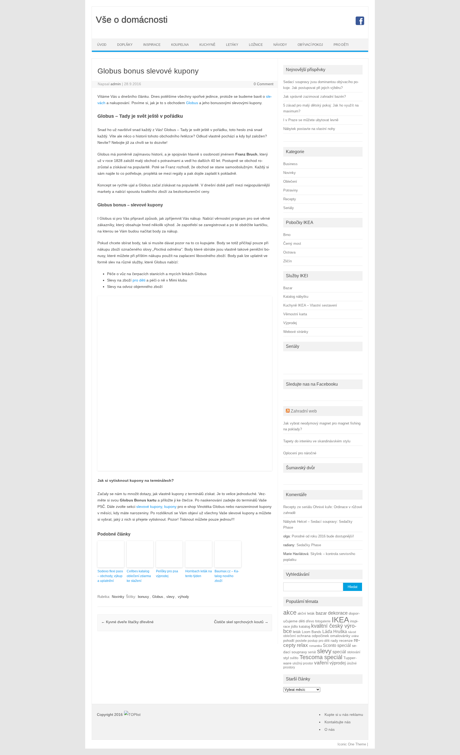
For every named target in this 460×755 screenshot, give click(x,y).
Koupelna (180, 45)
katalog (304, 627)
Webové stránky (295, 332)
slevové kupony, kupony (156, 506)
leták (297, 632)
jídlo (294, 627)
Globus (192, 103)
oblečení (289, 636)
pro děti (139, 280)
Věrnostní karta (295, 314)
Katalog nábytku (295, 297)
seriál (312, 652)
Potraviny (290, 190)
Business (290, 164)
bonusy (143, 597)
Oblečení (290, 181)
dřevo (310, 621)
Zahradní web (304, 411)
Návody (280, 45)
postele (301, 641)
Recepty (289, 199)
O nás (330, 729)
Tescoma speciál (320, 657)
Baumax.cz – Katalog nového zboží (227, 576)
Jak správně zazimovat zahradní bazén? (314, 97)
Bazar (287, 288)
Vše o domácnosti (132, 19)
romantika (315, 645)
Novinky (118, 597)
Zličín (287, 261)
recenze (346, 640)
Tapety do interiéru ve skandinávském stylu (316, 441)
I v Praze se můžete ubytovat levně (310, 120)
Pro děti (341, 45)
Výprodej (290, 323)
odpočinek (320, 636)
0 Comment (263, 84)
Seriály (288, 208)
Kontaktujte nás (338, 722)
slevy (170, 597)
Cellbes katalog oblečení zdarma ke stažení (139, 576)
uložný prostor (303, 663)
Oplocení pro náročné (299, 453)
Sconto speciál (337, 645)
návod (352, 632)
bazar (321, 613)
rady (334, 640)
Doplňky (125, 45)
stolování (353, 652)
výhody (183, 597)
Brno (286, 235)
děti (302, 621)
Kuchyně (207, 45)
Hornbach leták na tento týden (198, 573)
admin (115, 84)
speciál (339, 651)
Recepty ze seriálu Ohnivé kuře (307, 507)
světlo (294, 658)
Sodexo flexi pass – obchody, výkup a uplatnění (110, 576)
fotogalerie (323, 621)
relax (302, 645)
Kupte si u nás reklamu (344, 714)
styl (286, 658)
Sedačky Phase (309, 545)
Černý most (292, 244)
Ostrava (289, 252)
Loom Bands (311, 632)
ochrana (304, 636)
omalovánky (340, 636)
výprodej (338, 663)
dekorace (338, 613)
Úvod (101, 45)
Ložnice (256, 45)
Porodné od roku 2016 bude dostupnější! (323, 536)
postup (313, 640)
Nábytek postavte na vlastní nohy (309, 129)
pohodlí (288, 641)
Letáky (232, 45)
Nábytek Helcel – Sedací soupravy (310, 522)
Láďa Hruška (334, 631)
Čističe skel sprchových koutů (241, 622)
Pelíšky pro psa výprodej (167, 573)
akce (290, 612)
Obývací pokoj (310, 45)
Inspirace (152, 45)
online (355, 636)
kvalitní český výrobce (319, 628)
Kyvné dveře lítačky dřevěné (127, 622)
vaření (321, 663)
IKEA (340, 619)
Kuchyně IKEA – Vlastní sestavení (310, 305)
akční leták (306, 613)
